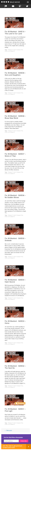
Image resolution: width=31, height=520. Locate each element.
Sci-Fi (15, 49)
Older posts (8, 430)
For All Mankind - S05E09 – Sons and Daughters (15, 74)
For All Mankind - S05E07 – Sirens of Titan (15, 155)
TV (12, 49)
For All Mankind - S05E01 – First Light (15, 410)
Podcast (10, 49)
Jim (9, 51)
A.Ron (6, 51)
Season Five (20, 49)
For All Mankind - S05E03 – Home (15, 322)
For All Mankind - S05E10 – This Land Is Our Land (15, 32)
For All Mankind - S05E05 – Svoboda (15, 239)
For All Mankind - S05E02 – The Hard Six (15, 367)
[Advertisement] (15, 464)
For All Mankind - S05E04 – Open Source (15, 280)
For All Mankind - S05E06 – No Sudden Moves (15, 196)
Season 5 (12, 51)
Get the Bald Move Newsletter (13, 437)
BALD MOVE (15, 2)
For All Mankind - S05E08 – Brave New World (15, 117)
